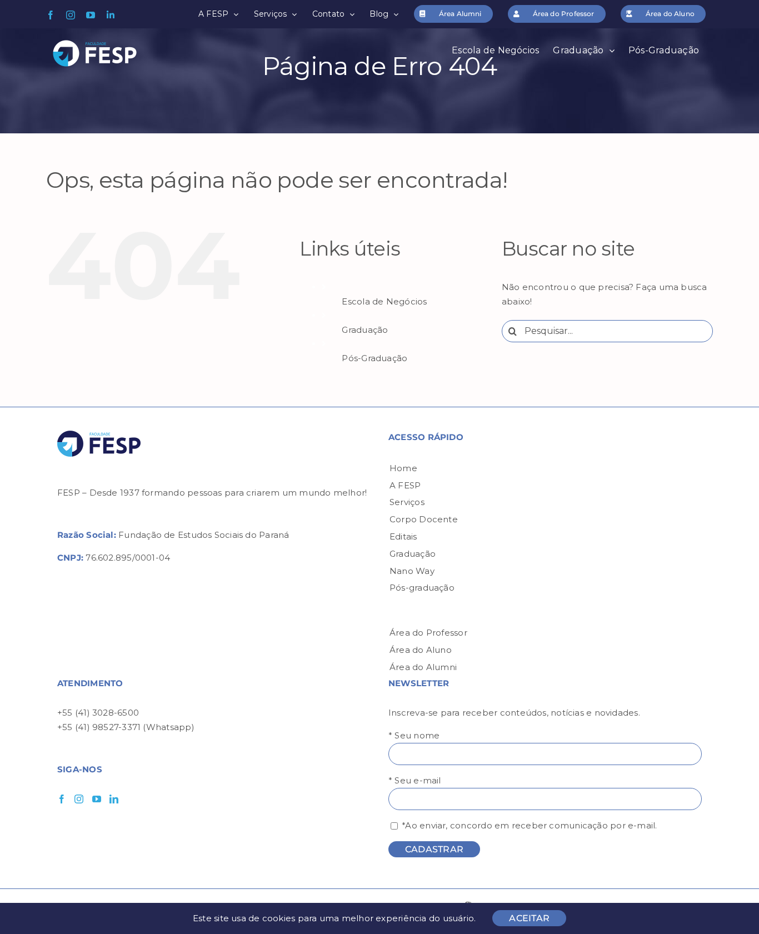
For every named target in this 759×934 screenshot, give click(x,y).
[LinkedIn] (113, 799)
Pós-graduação (422, 587)
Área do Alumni (423, 667)
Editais (403, 536)
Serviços (407, 502)
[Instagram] (78, 799)
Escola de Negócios (384, 301)
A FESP (405, 485)
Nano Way (412, 571)
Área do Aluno (421, 650)
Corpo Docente (424, 519)
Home (403, 468)
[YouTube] (96, 799)
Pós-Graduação (374, 358)
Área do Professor (428, 632)
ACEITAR (529, 918)
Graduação (365, 329)
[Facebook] (61, 799)
